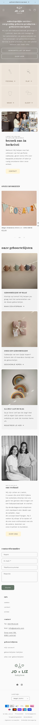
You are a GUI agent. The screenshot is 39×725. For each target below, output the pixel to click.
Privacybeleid (19, 714)
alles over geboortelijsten (14, 657)
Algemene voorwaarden (12, 720)
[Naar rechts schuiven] (24, 237)
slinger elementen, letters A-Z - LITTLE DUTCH (17, 227)
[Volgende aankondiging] (35, 2)
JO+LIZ (10, 714)
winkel (6, 612)
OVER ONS (13, 534)
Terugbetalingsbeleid (15, 717)
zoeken (7, 602)
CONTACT (13, 171)
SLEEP (27, 103)
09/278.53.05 (13, 624)
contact (7, 607)
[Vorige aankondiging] (4, 2)
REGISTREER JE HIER (13, 425)
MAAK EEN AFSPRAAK (13, 306)
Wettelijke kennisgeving (28, 720)
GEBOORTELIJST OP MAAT (19, 50)
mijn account (9, 647)
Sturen (8, 588)
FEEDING (9, 81)
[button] (3, 10)
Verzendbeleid (28, 717)
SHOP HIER (19, 56)
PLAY (28, 81)
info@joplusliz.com (16, 628)
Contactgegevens (30, 714)
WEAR (9, 103)
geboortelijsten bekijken (13, 652)
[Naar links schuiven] (15, 237)
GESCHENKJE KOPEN (13, 364)
